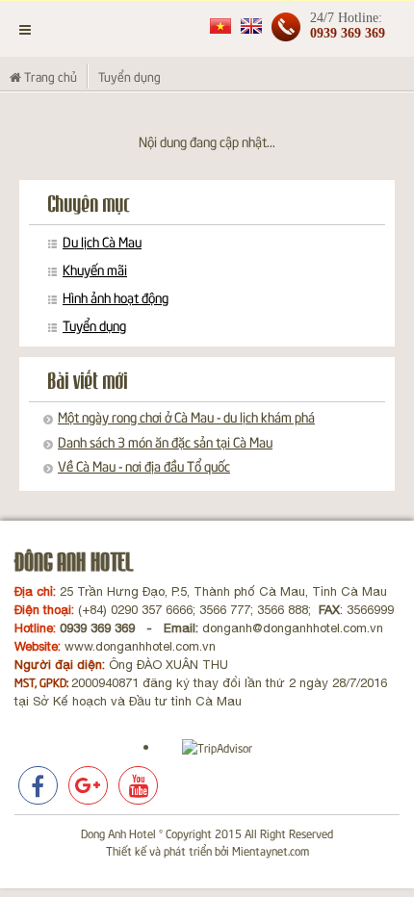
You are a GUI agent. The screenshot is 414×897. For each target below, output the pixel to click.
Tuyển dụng (94, 325)
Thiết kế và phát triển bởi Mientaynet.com (207, 850)
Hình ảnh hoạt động (115, 297)
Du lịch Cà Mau (102, 241)
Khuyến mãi (95, 269)
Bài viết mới (88, 382)
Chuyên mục (89, 204)
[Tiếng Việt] (220, 24)
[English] (251, 24)
